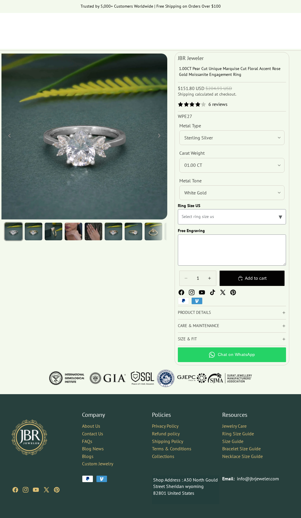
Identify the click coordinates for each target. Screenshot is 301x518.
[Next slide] (160, 136)
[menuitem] (273, 43)
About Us (91, 426)
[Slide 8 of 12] (153, 231)
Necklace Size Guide (242, 456)
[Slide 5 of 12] (93, 231)
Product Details (194, 312)
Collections (163, 456)
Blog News (93, 449)
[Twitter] (222, 292)
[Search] (257, 27)
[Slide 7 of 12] (133, 231)
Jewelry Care (234, 426)
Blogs (87, 456)
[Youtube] (201, 292)
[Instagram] (191, 292)
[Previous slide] (7, 136)
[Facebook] (181, 292)
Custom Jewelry (97, 464)
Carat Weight (192, 153)
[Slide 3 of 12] (53, 231)
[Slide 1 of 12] (13, 231)
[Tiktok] (212, 292)
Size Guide (232, 441)
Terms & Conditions (171, 449)
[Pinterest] (233, 292)
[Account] (269, 27)
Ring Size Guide (238, 433)
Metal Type (190, 126)
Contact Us (92, 433)
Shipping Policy (167, 441)
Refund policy (166, 433)
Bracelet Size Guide (241, 449)
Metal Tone (190, 181)
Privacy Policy (165, 426)
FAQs (87, 441)
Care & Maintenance (198, 325)
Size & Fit (187, 339)
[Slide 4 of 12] (73, 231)
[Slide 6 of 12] (113, 231)
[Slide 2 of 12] (33, 231)
